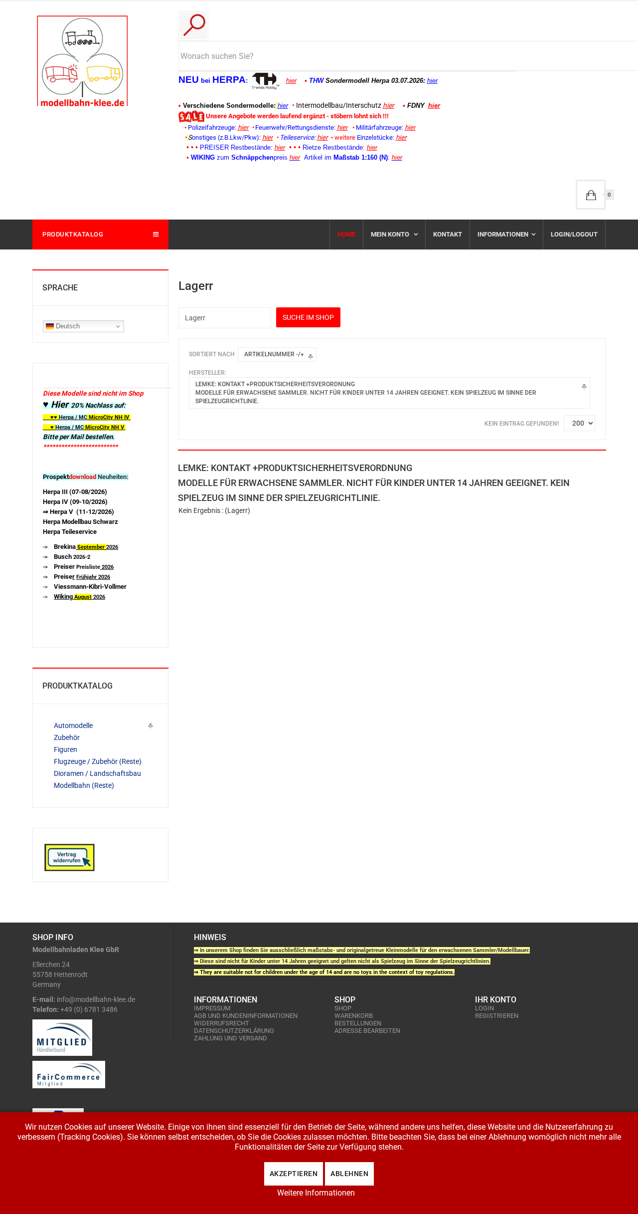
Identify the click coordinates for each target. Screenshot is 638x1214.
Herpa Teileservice (70, 531)
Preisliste (84, 567)
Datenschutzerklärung (234, 1030)
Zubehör (67, 737)
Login (484, 1008)
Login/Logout (574, 234)
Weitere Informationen (316, 1193)
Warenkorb (353, 1015)
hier (291, 80)
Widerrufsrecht (221, 1023)
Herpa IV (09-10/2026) (75, 501)
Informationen (503, 234)
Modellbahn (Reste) (84, 785)
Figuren (65, 749)
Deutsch (67, 326)
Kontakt (447, 234)
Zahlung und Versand (230, 1038)
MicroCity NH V (83, 427)
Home (346, 234)
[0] (591, 195)
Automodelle (73, 725)
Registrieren (496, 1015)
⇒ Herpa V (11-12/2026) (78, 511)
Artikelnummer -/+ (274, 354)
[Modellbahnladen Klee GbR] (82, 61)
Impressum (212, 1008)
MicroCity (101, 417)
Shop (342, 1008)
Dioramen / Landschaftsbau (97, 773)
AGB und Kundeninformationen (246, 1015)
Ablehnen (349, 1174)
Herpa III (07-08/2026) (75, 491)
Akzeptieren (294, 1174)
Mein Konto (391, 234)
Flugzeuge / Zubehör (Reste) (98, 761)
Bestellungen (357, 1023)
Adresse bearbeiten (367, 1030)
